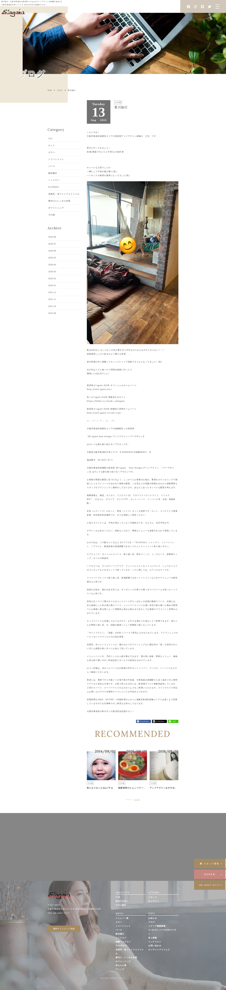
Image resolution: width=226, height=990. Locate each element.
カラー (51, 152)
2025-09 (52, 313)
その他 (51, 215)
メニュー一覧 (122, 918)
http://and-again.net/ (99, 389)
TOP (118, 897)
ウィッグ (120, 969)
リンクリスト (154, 941)
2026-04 (52, 265)
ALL (50, 138)
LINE (174, 721)
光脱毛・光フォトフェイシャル (63, 194)
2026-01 (52, 285)
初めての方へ (122, 901)
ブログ (60, 90)
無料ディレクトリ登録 (64, 928)
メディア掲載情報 (157, 926)
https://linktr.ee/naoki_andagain (106, 401)
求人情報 (152, 937)
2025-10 (52, 306)
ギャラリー (153, 901)
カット (51, 145)
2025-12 (52, 292)
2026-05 (52, 258)
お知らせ (152, 918)
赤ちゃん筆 (121, 965)
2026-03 (52, 271)
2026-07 (52, 244)
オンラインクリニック (159, 949)
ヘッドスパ (53, 180)
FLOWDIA (53, 187)
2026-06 (52, 251)
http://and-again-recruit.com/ (104, 413)
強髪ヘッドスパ (123, 941)
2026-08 (52, 237)
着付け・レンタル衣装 (126, 957)
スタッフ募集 (211, 863)
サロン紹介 (121, 905)
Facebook (144, 721)
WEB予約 (210, 874)
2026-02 (52, 278)
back (137, 799)
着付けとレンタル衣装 (59, 201)
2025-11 (52, 299)
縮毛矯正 (52, 173)
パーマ (51, 166)
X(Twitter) (160, 721)
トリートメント (56, 159)
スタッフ (152, 897)
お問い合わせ (154, 945)
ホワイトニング (56, 208)
